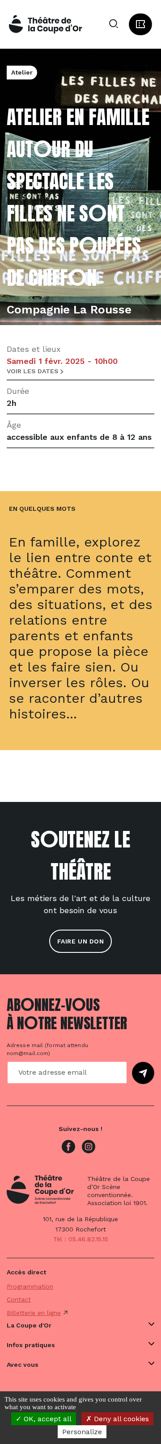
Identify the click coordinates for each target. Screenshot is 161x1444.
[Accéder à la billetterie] (140, 24)
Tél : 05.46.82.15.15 (80, 1239)
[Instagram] (88, 1146)
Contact (19, 1299)
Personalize (82, 1431)
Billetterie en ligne (34, 1312)
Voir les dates (33, 371)
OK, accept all (46, 1419)
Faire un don (80, 941)
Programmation (30, 1286)
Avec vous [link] (22, 1364)
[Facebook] (68, 1146)
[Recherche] (113, 24)
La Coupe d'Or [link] (29, 1325)
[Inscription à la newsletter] (143, 1073)
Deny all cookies (120, 1419)
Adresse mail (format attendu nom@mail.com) (47, 1049)
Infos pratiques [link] (31, 1345)
